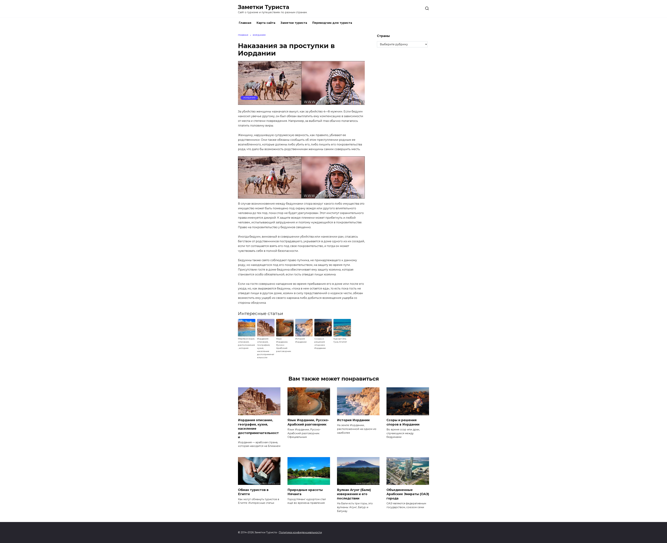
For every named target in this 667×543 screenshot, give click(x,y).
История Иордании (301, 340)
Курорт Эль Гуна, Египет (340, 340)
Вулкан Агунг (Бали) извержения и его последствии (354, 494)
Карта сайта (266, 22)
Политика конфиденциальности (300, 532)
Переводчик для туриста (332, 22)
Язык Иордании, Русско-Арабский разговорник (283, 344)
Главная (245, 22)
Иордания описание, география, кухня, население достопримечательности (265, 348)
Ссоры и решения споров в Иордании (320, 343)
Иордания (249, 97)
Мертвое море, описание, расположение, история (246, 343)
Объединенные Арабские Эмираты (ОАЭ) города (407, 494)
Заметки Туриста (263, 7)
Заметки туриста (294, 22)
